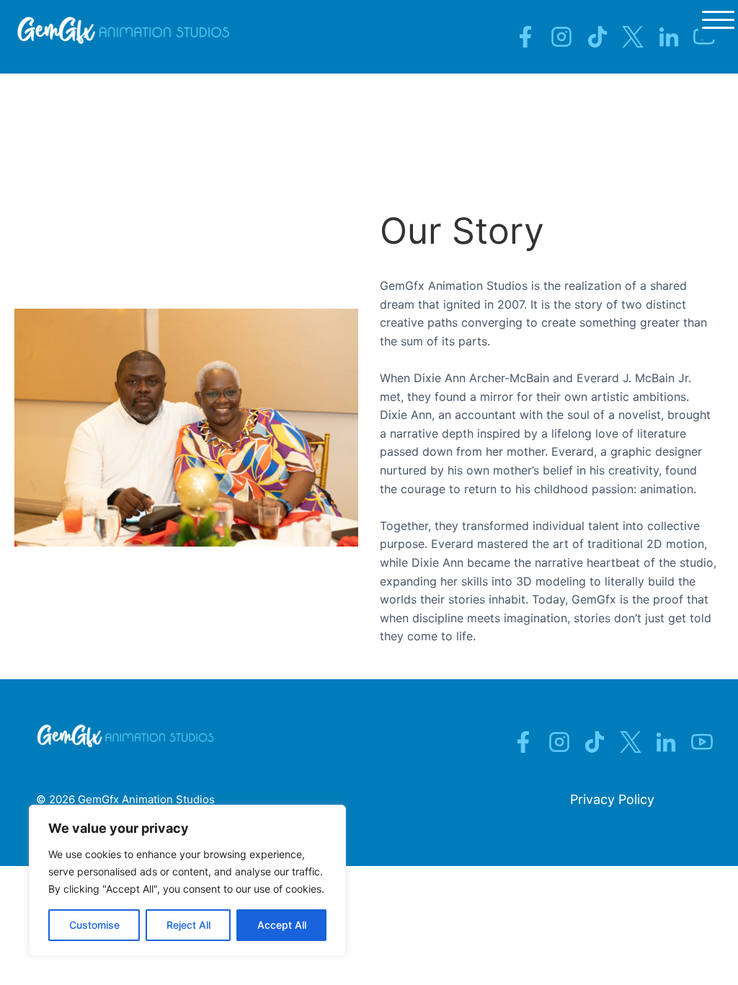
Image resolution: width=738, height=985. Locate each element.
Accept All (281, 925)
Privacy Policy (612, 799)
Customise (94, 925)
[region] (187, 880)
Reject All (188, 925)
